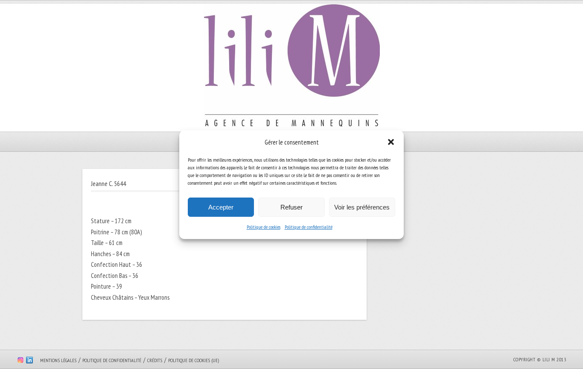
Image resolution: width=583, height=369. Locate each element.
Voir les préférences (362, 207)
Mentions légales (58, 360)
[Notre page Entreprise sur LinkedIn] (29, 361)
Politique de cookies (263, 227)
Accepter (220, 207)
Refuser (291, 207)
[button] (391, 142)
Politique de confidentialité (308, 227)
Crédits (154, 360)
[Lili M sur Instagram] (20, 361)
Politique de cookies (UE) (193, 360)
